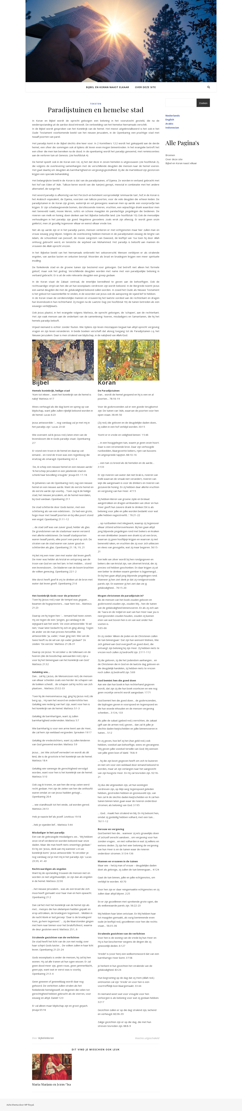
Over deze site (145, 87)
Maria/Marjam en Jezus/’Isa (51, 1084)
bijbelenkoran (46, 1038)
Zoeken (203, 103)
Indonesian (172, 127)
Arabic (169, 123)
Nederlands (172, 115)
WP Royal (29, 1104)
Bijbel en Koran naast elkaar (107, 87)
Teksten (95, 103)
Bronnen (170, 155)
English (169, 119)
